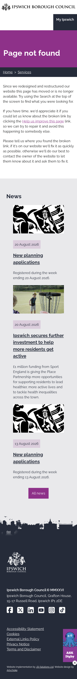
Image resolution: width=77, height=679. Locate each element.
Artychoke (12, 670)
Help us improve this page (43, 121)
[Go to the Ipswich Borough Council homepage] (38, 7)
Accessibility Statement (25, 629)
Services (24, 72)
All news (38, 493)
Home (8, 72)
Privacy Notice (18, 644)
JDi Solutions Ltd (44, 667)
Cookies (13, 634)
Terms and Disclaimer (24, 649)
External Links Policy (23, 639)
